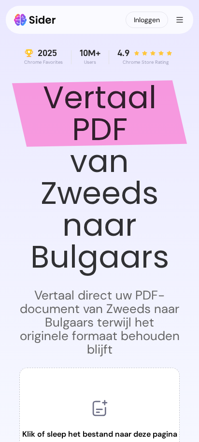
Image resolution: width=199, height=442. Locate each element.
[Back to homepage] (35, 20)
